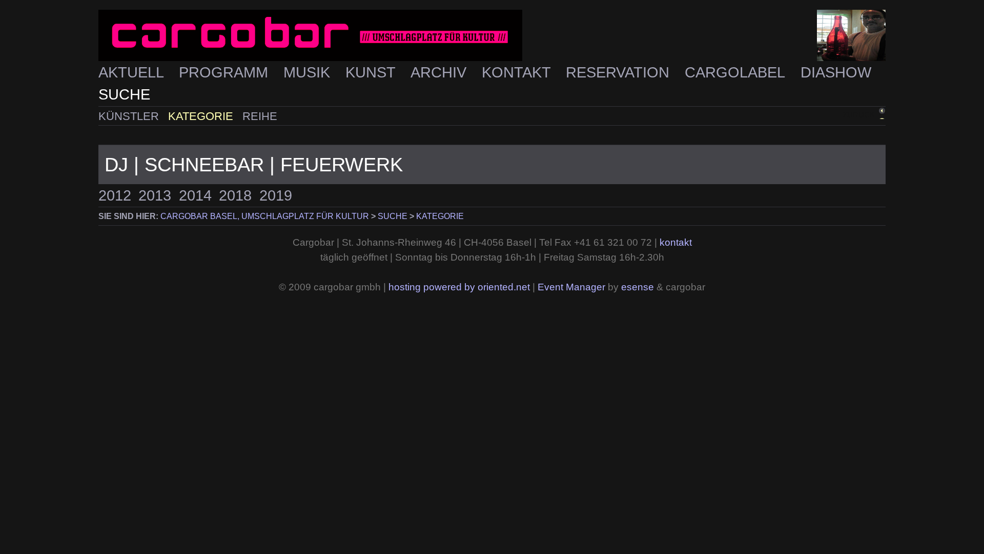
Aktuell (133, 72)
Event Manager (571, 287)
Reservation (619, 72)
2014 (195, 195)
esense (637, 287)
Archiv (440, 72)
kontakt (676, 242)
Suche (124, 94)
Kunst (372, 72)
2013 (154, 195)
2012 (114, 195)
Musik (308, 72)
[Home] (492, 36)
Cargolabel (737, 72)
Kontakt (518, 72)
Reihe (259, 116)
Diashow (836, 72)
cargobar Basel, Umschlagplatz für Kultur (264, 216)
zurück (859, 114)
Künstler (130, 116)
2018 (235, 195)
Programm (225, 72)
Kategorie (202, 116)
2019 (275, 195)
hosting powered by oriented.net (459, 287)
